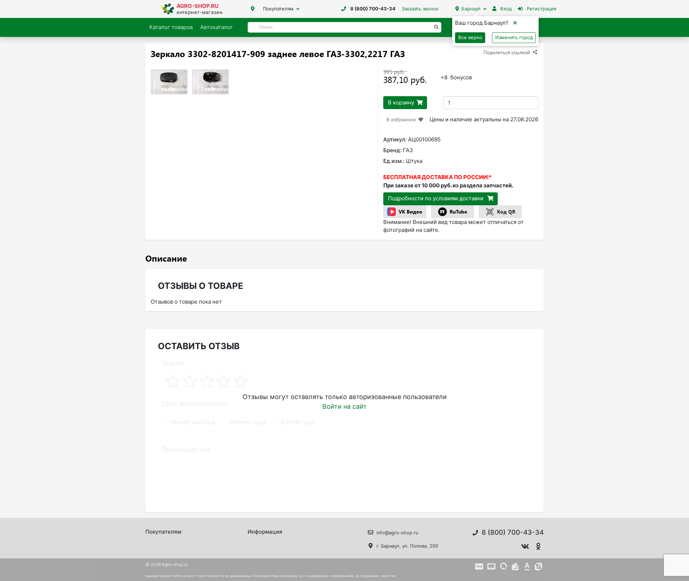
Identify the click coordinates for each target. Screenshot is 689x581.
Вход (505, 8)
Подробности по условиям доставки (436, 198)
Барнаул (471, 8)
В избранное (401, 119)
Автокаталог (216, 27)
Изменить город (514, 37)
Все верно (470, 37)
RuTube (458, 211)
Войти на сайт (344, 406)
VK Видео (410, 211)
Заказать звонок (420, 8)
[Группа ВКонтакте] (525, 546)
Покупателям (278, 8)
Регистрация (540, 8)
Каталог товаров (171, 27)
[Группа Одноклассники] (539, 546)
